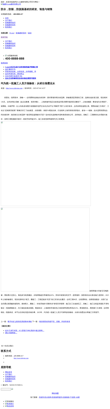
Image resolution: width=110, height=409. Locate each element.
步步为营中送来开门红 (13, 76)
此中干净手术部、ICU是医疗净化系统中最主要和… (24, 330)
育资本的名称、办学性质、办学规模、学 (20, 71)
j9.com (11, 33)
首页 (7, 18)
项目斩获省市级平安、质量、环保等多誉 (54, 321)
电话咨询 (10, 406)
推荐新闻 (4, 63)
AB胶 (78, 397)
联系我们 (8, 27)
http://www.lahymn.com (14, 88)
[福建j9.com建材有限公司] (11, 4)
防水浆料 (48, 397)
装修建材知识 (10, 22)
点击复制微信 (6, 389)
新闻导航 (4, 37)
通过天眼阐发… (11, 333)
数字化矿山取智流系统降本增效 (20, 321)
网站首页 (8, 372)
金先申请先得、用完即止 (14, 74)
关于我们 (8, 20)
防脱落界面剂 (57, 397)
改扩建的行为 (10, 69)
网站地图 (55, 393)
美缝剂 (41, 397)
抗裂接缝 (66, 397)
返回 (29, 33)
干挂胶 (72, 397)
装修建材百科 (10, 25)
